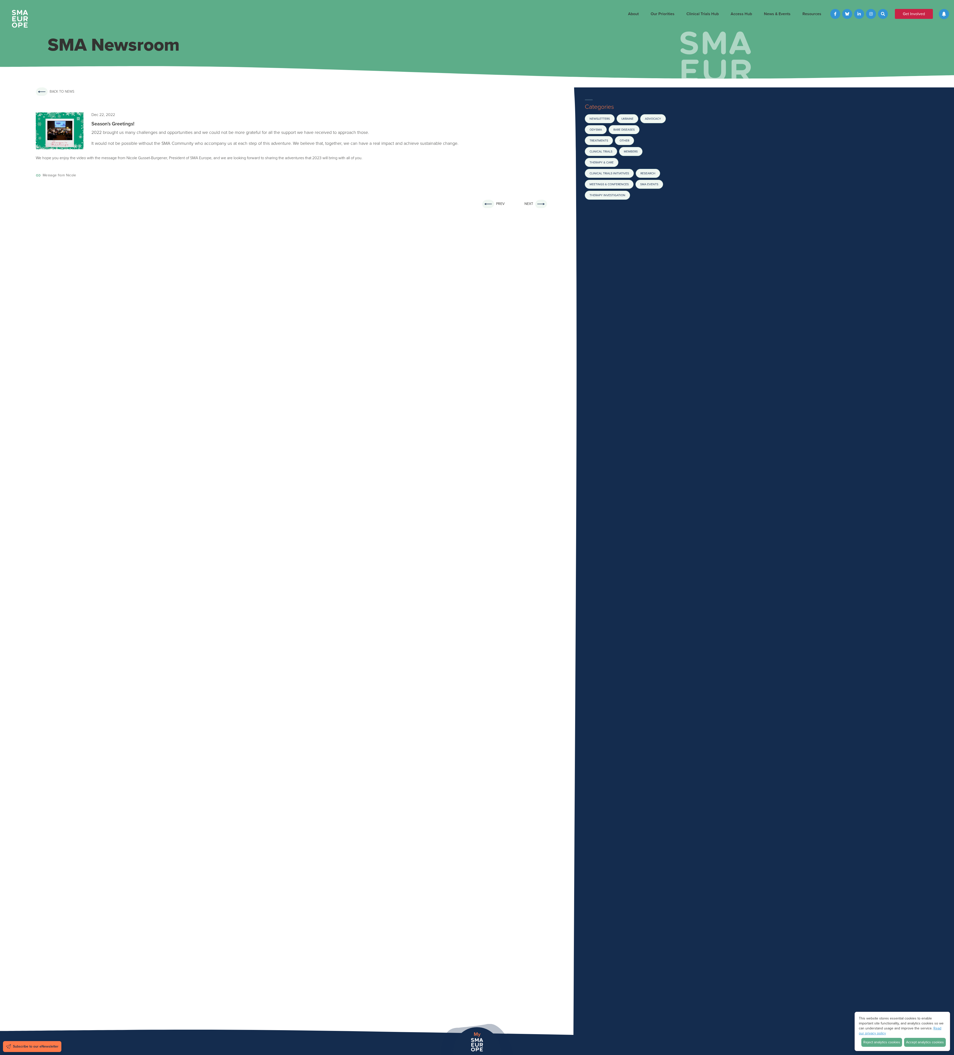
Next (528, 203)
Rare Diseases (624, 129)
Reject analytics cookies (881, 1042)
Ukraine (627, 118)
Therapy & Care (602, 162)
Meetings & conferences (609, 184)
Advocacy (653, 118)
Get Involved (914, 14)
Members (631, 151)
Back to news (62, 91)
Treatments (599, 140)
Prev (500, 203)
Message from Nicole (59, 175)
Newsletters (600, 118)
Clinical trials (601, 151)
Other (624, 140)
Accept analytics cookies (925, 1042)
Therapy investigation (607, 195)
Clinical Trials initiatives (609, 173)
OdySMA (596, 129)
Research (647, 173)
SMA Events (649, 184)
